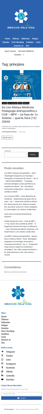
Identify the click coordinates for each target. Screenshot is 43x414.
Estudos (6, 42)
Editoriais (26, 38)
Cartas (4, 103)
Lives (38, 42)
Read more (7, 138)
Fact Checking (18, 42)
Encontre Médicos (26, 51)
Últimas (16, 38)
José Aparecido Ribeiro (9, 132)
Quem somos (10, 51)
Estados (17, 55)
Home (7, 38)
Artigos (35, 38)
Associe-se (18, 46)
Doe (27, 46)
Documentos (12, 103)
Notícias (26, 103)
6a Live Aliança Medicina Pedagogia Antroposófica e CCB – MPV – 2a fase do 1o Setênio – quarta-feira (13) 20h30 (20, 114)
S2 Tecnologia (8, 409)
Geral (20, 103)
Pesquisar (7, 151)
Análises (30, 42)
